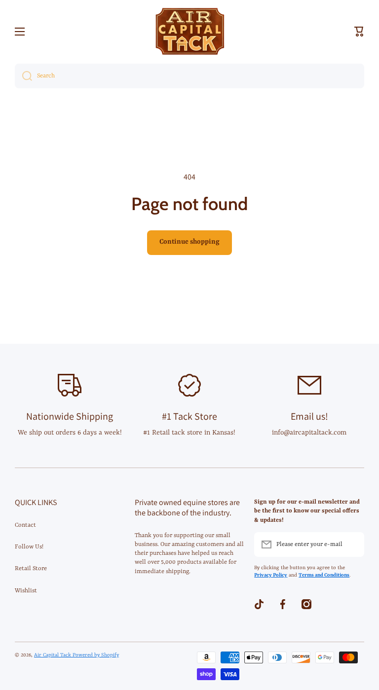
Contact (25, 525)
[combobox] (189, 76)
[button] (359, 31)
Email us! (309, 416)
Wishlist (26, 590)
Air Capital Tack (53, 655)
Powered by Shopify (96, 655)
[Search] (23, 76)
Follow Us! (29, 547)
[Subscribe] (352, 544)
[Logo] (189, 31)
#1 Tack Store (189, 416)
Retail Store (31, 568)
